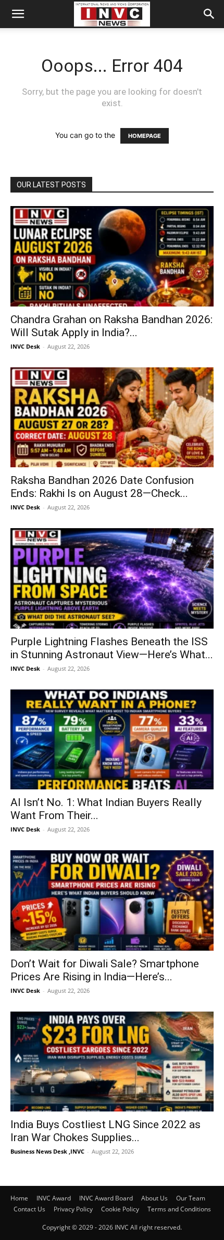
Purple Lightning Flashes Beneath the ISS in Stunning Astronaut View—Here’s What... (111, 648)
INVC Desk (25, 346)
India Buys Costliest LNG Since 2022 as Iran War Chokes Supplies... (105, 1131)
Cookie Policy (120, 1209)
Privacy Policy (73, 1209)
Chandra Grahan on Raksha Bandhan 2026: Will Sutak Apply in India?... (111, 326)
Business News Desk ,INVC (47, 1151)
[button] (17, 14)
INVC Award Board (106, 1198)
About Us (154, 1198)
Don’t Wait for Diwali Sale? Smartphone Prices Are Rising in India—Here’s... (104, 970)
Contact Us (29, 1209)
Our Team (190, 1198)
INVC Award (53, 1198)
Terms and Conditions (179, 1209)
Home (19, 1198)
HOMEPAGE (144, 135)
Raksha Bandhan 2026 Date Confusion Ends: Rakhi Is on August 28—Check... (102, 487)
